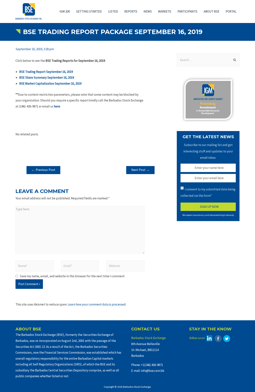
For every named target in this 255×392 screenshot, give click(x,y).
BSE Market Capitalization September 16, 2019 (50, 83)
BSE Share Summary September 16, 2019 (46, 77)
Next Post (140, 170)
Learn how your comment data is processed (97, 304)
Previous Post (43, 170)
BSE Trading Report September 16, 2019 (46, 72)
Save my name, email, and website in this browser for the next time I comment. (72, 276)
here (57, 106)
